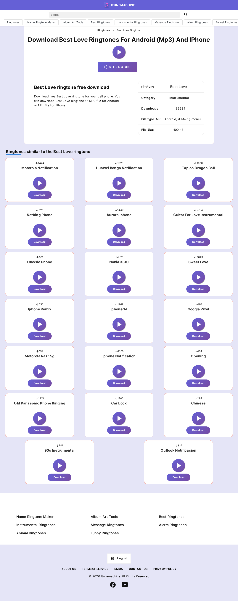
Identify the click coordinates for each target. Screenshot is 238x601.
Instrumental (179, 98)
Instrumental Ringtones (132, 22)
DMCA (118, 568)
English (122, 558)
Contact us (138, 568)
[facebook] (113, 586)
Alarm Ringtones (197, 22)
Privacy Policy (164, 568)
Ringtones (13, 22)
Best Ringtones (100, 22)
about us (69, 568)
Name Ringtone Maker (41, 22)
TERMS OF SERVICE (95, 568)
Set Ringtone (120, 67)
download (40, 195)
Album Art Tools (73, 22)
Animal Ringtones (31, 533)
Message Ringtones (167, 22)
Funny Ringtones (105, 533)
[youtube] (125, 587)
